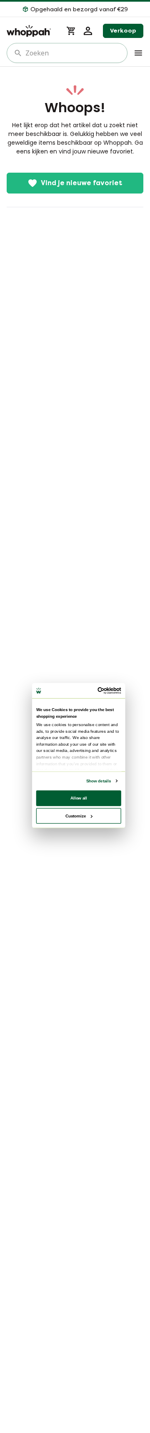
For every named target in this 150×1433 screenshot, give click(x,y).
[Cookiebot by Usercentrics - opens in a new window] (98, 690)
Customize (75, 815)
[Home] (31, 31)
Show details (98, 781)
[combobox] (72, 53)
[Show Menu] (138, 53)
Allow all (78, 798)
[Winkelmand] (71, 31)
